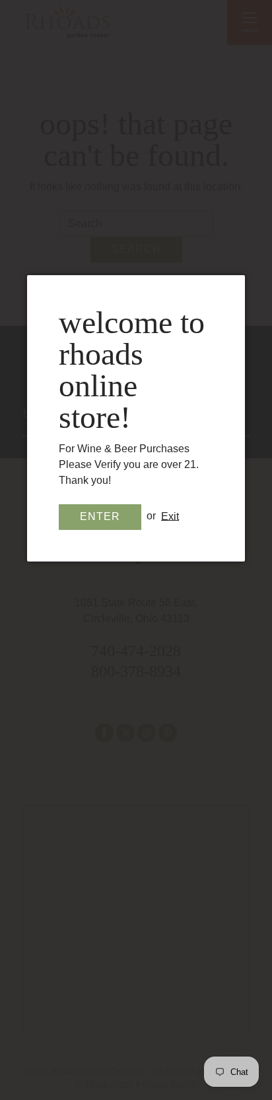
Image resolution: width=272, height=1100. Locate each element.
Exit (170, 515)
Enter (100, 516)
